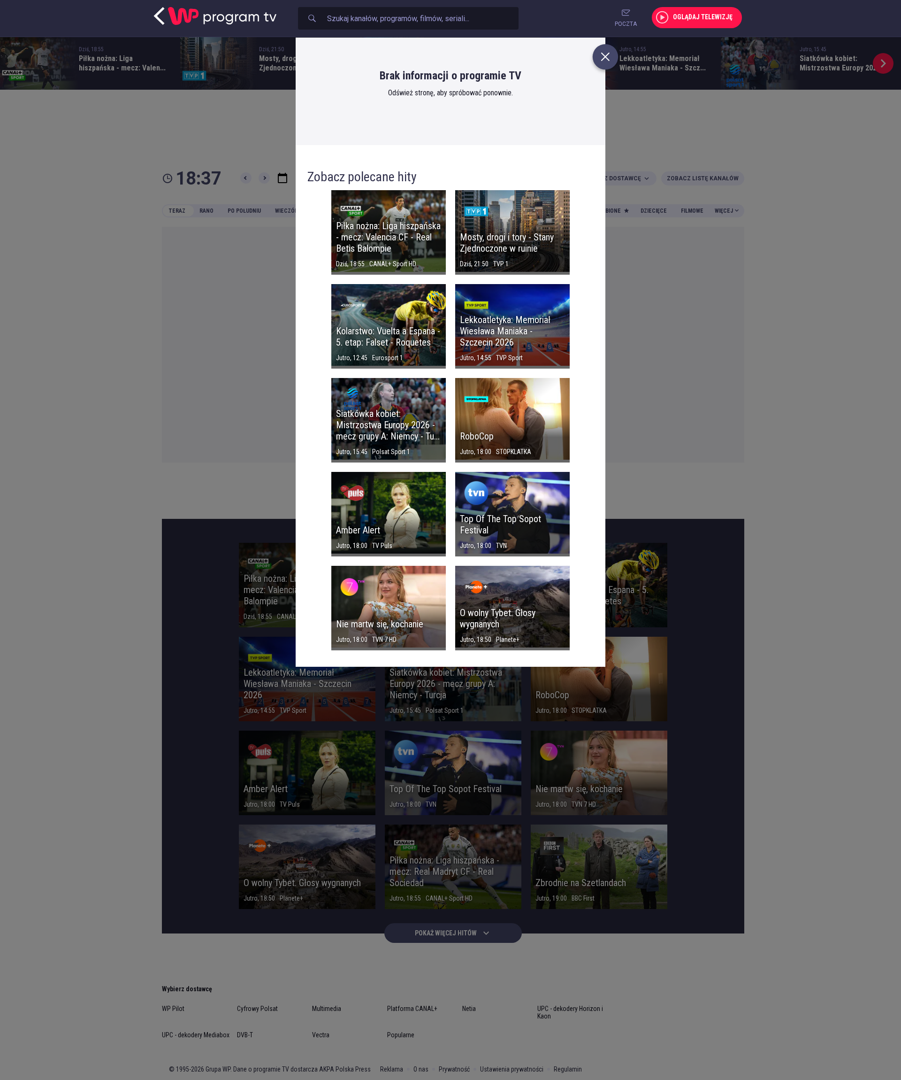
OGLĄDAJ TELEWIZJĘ (703, 17)
